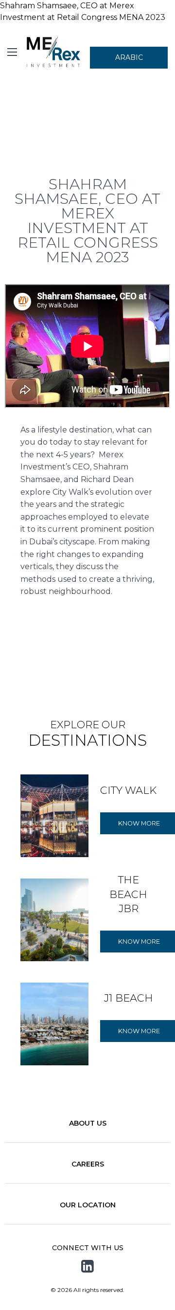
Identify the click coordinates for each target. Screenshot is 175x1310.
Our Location (88, 1205)
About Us (87, 1123)
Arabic (129, 57)
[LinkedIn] (87, 1266)
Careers (87, 1164)
